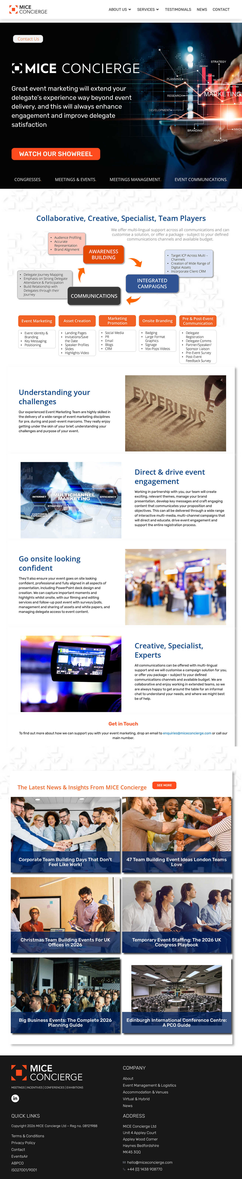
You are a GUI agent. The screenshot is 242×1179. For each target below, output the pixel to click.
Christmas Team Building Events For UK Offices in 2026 (65, 942)
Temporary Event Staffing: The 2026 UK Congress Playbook (176, 942)
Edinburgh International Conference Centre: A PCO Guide (176, 1022)
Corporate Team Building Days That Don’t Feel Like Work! (65, 862)
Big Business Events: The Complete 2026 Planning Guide (65, 1022)
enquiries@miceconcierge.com (187, 733)
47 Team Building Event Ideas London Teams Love (176, 862)
